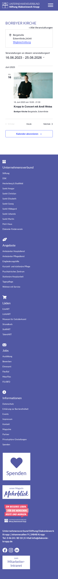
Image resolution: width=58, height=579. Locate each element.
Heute (29, 124)
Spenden (6, 444)
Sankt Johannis (9, 214)
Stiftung (5, 173)
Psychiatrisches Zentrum (13, 271)
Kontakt (6, 424)
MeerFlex (6, 376)
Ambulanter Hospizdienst (13, 251)
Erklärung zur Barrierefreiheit (15, 409)
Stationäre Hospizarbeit (13, 276)
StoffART (6, 329)
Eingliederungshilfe (10, 261)
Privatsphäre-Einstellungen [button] (14, 439)
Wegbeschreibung (22, 42)
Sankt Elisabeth (9, 198)
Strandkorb (7, 324)
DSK (4, 178)
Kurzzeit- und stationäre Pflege (16, 266)
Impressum (7, 419)
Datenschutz (8, 404)
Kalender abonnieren (27, 133)
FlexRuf (5, 371)
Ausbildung (7, 356)
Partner (5, 434)
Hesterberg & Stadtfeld (12, 183)
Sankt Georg (8, 203)
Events (5, 414)
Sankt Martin (8, 219)
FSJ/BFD (6, 382)
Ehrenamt (6, 366)
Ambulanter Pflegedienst (13, 256)
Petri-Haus (7, 224)
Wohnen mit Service (11, 287)
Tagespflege (7, 281)
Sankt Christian (9, 193)
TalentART (7, 334)
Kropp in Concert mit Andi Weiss (33, 106)
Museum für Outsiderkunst (14, 319)
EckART (6, 309)
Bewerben (6, 361)
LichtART (6, 314)
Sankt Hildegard (9, 209)
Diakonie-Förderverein (12, 229)
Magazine (6, 429)
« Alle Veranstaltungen (41, 27)
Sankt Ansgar (8, 188)
